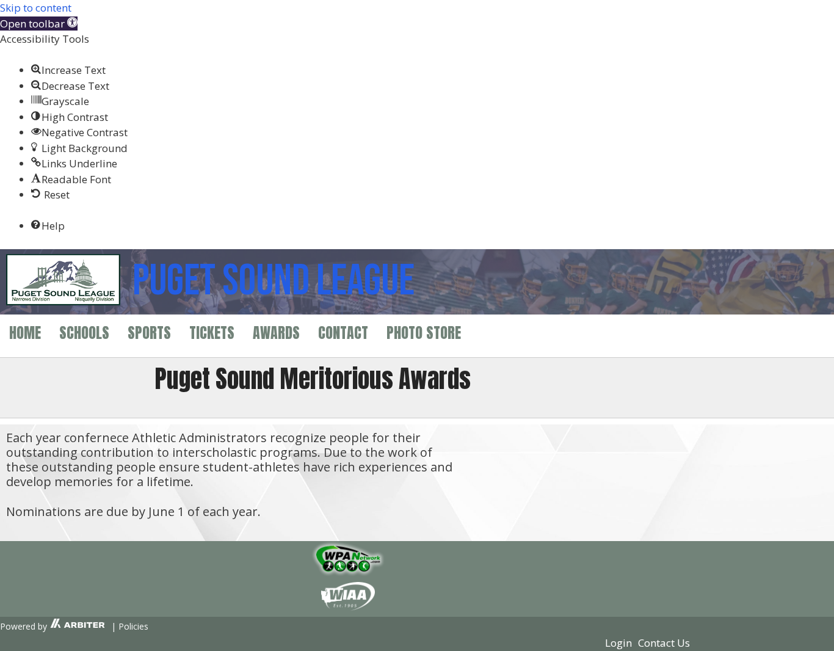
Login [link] (618, 643)
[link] (39, 23)
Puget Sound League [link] (273, 281)
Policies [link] (133, 626)
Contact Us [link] (664, 643)
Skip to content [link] (35, 8)
